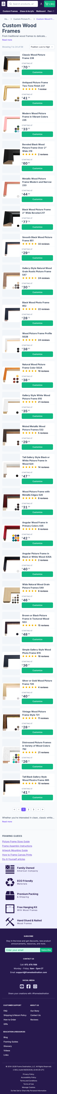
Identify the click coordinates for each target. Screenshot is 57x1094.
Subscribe (46, 950)
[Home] (4, 4)
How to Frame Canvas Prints (17, 854)
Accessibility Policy (28, 1077)
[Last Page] (43, 809)
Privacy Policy (28, 1074)
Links (6, 1055)
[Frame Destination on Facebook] (28, 987)
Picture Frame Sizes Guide (16, 841)
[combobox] (22, 4)
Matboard (41, 11)
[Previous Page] (19, 809)
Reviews (34, 1019)
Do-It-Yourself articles (13, 859)
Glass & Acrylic (27, 11)
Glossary (8, 1046)
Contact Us (35, 1015)
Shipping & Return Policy (15, 1015)
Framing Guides (11, 1041)
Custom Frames (10, 11)
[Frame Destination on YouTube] (22, 987)
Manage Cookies (28, 1087)
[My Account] (41, 4)
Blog (6, 1037)
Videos (7, 1050)
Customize (37, 72)
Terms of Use (28, 1084)
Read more (7, 40)
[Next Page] (38, 809)
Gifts (6, 1024)
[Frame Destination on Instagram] (35, 987)
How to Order (10, 1019)
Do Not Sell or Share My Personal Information (28, 1091)
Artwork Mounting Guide (15, 850)
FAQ (5, 1011)
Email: (28, 972)
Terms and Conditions (28, 1081)
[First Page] (14, 809)
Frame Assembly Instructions (17, 845)
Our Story (34, 1011)
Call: (28, 964)
